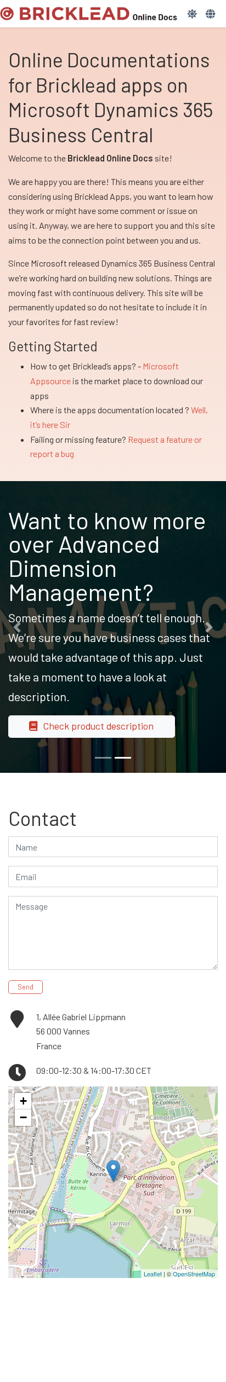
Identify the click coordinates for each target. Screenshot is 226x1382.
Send (25, 986)
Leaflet (153, 1273)
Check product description (98, 726)
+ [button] (23, 1101)
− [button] (23, 1117)
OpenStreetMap (194, 1273)
